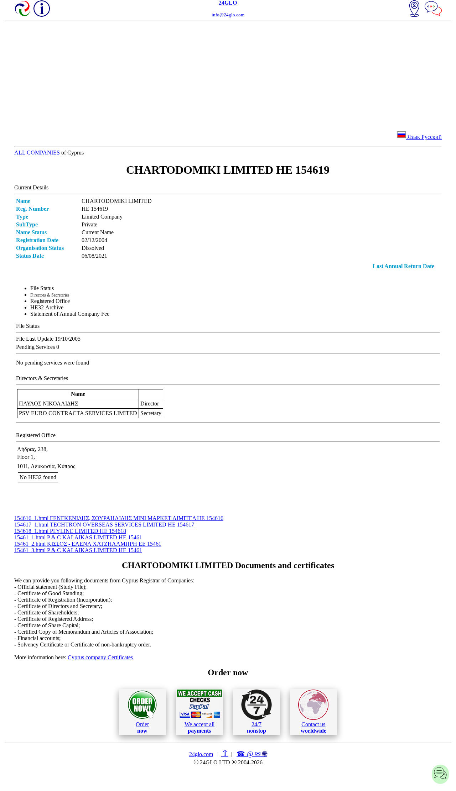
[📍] (414, 9)
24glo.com (201, 754)
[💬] (433, 9)
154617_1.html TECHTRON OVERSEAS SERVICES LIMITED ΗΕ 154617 (104, 525)
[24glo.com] (22, 9)
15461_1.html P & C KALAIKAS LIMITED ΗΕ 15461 (78, 537)
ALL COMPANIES (37, 153)
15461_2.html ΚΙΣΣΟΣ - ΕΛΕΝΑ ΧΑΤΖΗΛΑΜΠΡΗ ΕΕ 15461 (87, 544)
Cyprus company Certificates (100, 657)
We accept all (199, 727)
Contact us (313, 727)
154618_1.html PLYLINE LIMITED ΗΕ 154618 (70, 531)
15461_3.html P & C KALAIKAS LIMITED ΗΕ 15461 (78, 550)
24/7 (256, 727)
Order (142, 727)
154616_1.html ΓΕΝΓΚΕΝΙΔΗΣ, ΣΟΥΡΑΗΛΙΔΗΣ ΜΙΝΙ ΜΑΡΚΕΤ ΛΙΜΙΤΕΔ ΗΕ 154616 (118, 518)
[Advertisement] (228, 75)
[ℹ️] (41, 8)
